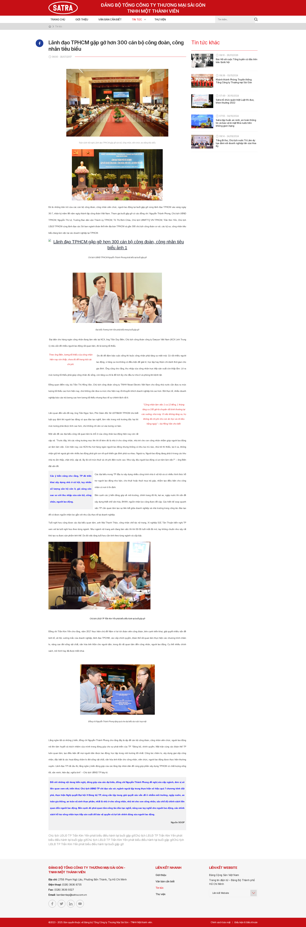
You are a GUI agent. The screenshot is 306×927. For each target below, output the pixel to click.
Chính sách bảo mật (220, 922)
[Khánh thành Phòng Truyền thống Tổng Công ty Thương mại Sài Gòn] (202, 81)
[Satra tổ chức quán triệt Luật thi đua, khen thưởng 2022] (202, 101)
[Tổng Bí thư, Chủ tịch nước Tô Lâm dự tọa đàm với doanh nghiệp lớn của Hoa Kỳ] (202, 142)
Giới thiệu (81, 19)
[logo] (120, 8)
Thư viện (160, 19)
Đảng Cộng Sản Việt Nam (224, 875)
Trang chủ (57, 19)
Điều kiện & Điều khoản (246, 922)
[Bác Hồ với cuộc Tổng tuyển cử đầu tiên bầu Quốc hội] (202, 60)
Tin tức (137, 19)
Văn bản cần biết (110, 19)
